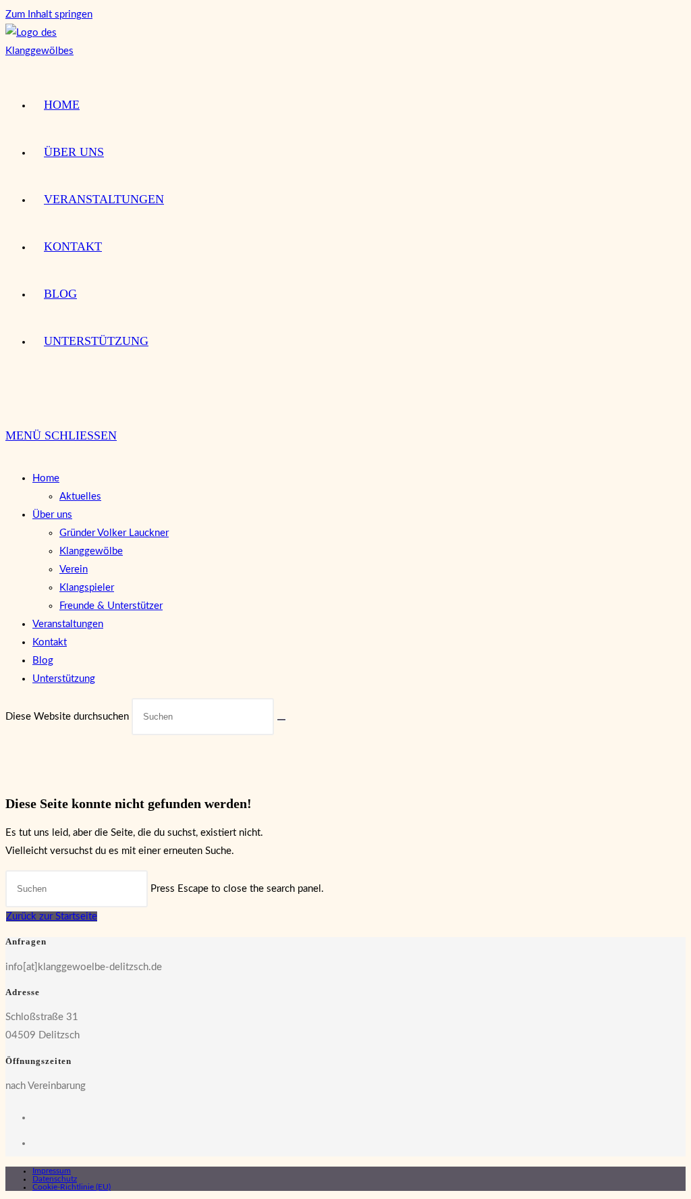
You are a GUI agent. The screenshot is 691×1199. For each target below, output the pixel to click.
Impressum (51, 1171)
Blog (42, 661)
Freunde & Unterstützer (111, 606)
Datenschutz (54, 1179)
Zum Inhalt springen (48, 14)
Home (45, 478)
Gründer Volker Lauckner (114, 533)
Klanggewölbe (91, 551)
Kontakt (49, 642)
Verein (73, 569)
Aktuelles (80, 496)
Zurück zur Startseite (51, 916)
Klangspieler (86, 588)
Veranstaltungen (67, 624)
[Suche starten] (281, 719)
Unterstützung (63, 679)
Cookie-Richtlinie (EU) (71, 1187)
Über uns (52, 515)
